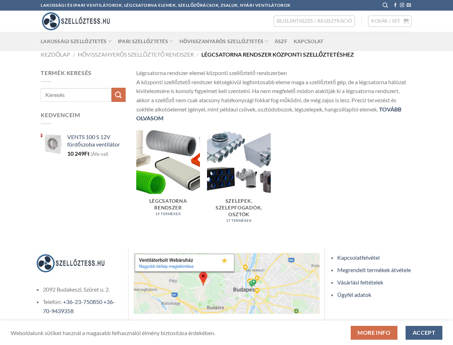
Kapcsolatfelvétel (358, 257)
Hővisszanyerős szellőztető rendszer (136, 54)
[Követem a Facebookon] (395, 5)
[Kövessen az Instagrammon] (402, 5)
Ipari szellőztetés (143, 41)
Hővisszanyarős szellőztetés (221, 41)
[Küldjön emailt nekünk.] (409, 5)
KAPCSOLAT (308, 41)
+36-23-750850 (82, 301)
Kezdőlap (55, 54)
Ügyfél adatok (354, 294)
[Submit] (118, 95)
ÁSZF (281, 41)
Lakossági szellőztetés (74, 41)
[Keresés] (385, 5)
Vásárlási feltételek (360, 282)
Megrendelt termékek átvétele (374, 269)
